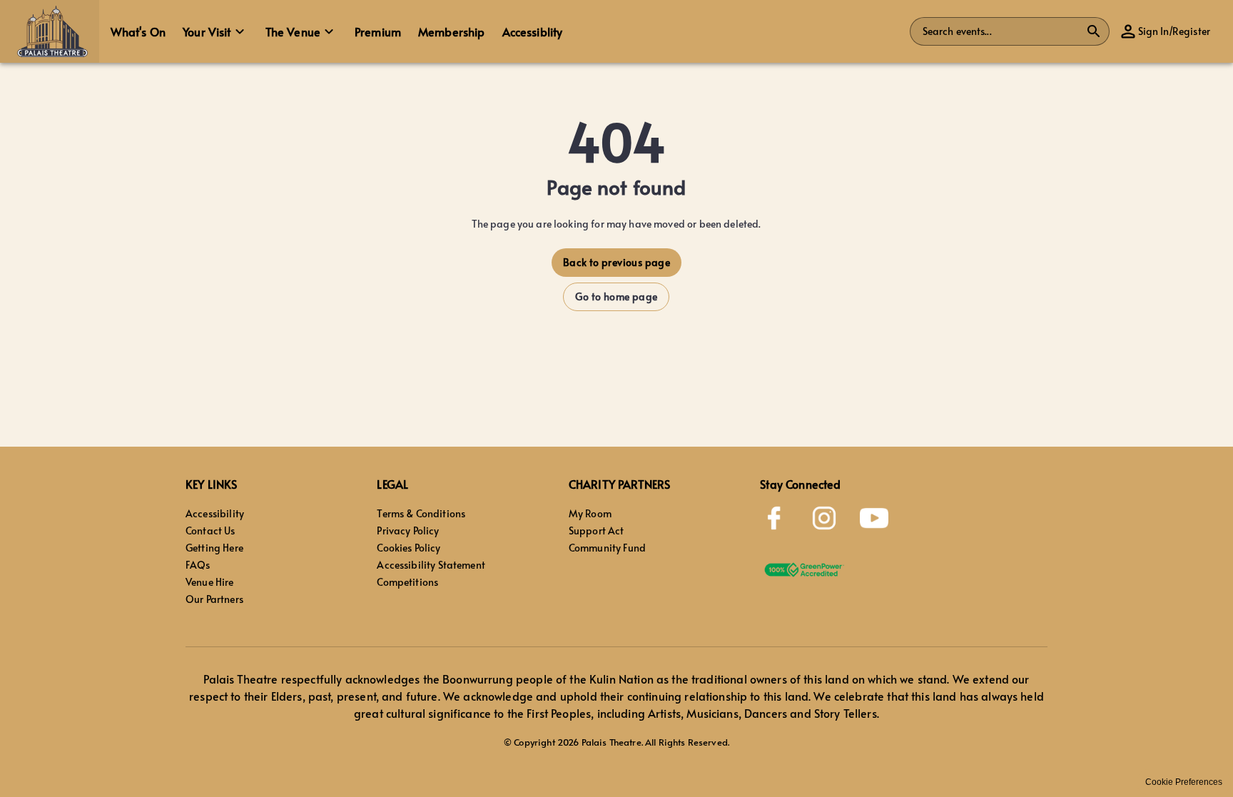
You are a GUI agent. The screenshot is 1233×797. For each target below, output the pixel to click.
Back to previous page (616, 262)
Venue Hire (210, 582)
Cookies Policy (408, 547)
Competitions (407, 582)
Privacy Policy (408, 530)
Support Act (596, 530)
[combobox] (1001, 31)
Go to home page (616, 296)
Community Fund (607, 547)
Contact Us (210, 530)
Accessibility (215, 513)
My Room (590, 513)
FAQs (198, 565)
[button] (49, 31)
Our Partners (214, 599)
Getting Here (214, 547)
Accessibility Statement (430, 565)
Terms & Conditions (421, 513)
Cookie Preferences (1183, 782)
